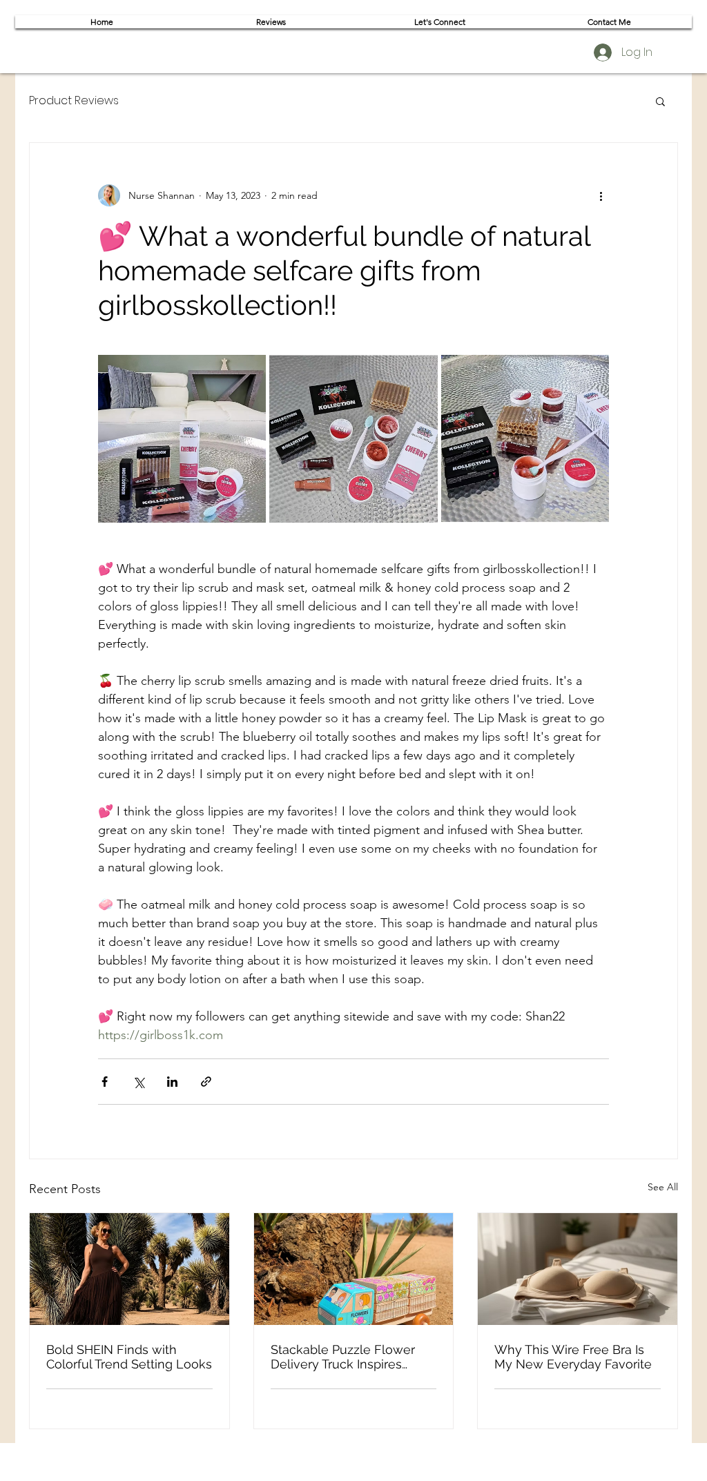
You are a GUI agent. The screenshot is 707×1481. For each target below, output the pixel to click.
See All (663, 1187)
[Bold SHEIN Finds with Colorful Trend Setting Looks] (129, 1269)
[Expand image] (182, 439)
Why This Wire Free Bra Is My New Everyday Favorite (573, 1356)
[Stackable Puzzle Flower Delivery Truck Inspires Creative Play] (354, 1269)
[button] (660, 100)
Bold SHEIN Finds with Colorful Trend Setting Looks (129, 1356)
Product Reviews (74, 100)
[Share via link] (206, 1081)
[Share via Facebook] (104, 1081)
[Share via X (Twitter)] (138, 1081)
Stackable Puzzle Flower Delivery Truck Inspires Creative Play (343, 1356)
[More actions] (600, 195)
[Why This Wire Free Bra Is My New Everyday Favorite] (577, 1269)
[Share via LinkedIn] (172, 1081)
